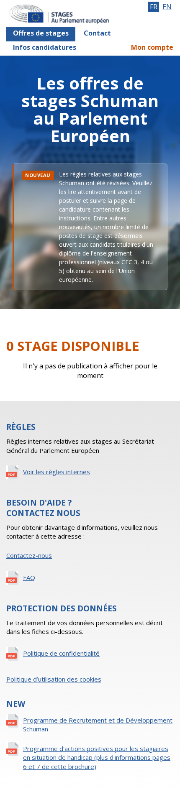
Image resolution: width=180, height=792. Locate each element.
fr (153, 6)
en (167, 6)
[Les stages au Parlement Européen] (68, 13)
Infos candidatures (44, 47)
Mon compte (152, 47)
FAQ (29, 577)
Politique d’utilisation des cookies (53, 679)
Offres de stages (41, 33)
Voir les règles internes (56, 472)
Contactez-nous (29, 555)
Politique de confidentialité (61, 653)
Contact (97, 33)
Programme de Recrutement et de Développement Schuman (97, 724)
